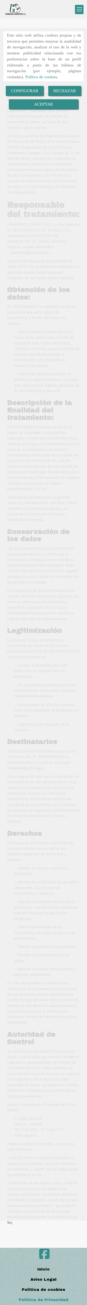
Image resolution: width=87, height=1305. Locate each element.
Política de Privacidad (43, 1300)
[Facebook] (44, 1257)
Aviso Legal (43, 1279)
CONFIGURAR (24, 90)
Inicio (43, 1269)
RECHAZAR (64, 90)
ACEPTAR (43, 104)
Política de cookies (41, 77)
